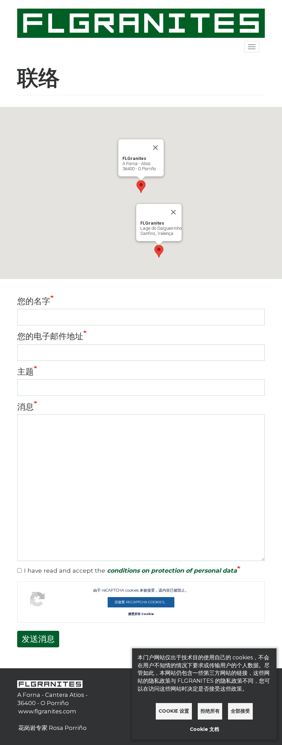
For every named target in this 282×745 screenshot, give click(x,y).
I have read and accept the (130, 570)
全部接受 (240, 711)
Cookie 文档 (204, 729)
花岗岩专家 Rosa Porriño (52, 727)
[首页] (141, 23)
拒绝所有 (210, 711)
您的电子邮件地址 (50, 336)
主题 (25, 372)
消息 (25, 407)
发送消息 (38, 639)
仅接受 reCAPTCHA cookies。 (141, 602)
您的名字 (33, 301)
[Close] (155, 147)
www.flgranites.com (47, 711)
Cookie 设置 (174, 711)
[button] (141, 186)
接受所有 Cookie (141, 614)
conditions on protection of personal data (172, 570)
